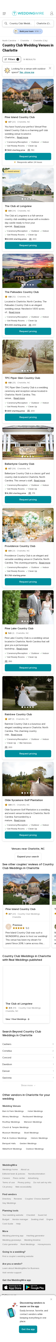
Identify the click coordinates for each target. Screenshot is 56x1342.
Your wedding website (12, 1215)
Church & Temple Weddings (15, 1127)
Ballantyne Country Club (19, 464)
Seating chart (37, 1219)
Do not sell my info (42, 1182)
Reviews (18, 1198)
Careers (6, 1178)
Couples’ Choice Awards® (37, 1198)
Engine (50, 1219)
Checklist (30, 1215)
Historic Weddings (39, 1138)
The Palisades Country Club (22, 292)
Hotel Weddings (35, 1111)
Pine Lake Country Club (19, 628)
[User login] (52, 13)
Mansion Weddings (33, 1122)
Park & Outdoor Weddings (14, 1138)
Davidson (7, 1064)
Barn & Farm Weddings (13, 1111)
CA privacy (7, 1187)
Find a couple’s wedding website (17, 1256)
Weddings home (10, 1169)
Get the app (28, 1329)
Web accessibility (23, 1187)
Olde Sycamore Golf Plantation (24, 800)
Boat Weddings (31, 1132)
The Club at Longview (18, 206)
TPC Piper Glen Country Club (22, 378)
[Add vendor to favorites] (49, 83)
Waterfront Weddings (12, 1149)
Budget (5, 1219)
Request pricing (28, 156)
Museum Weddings (11, 1132)
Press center (19, 1178)
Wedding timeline (32, 1240)
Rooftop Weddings (11, 1122)
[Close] (51, 1299)
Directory (6, 1198)
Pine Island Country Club (20, 117)
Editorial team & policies (13, 1174)
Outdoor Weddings (35, 1149)
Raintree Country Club (18, 714)
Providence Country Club (20, 546)
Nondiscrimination (36, 1174)
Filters (13, 59)
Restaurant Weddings (33, 1116)
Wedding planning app (12, 1235)
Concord (6, 1057)
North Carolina (9, 40)
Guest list (42, 1215)
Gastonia (6, 1077)
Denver (6, 1071)
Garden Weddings (28, 1143)
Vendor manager (20, 1219)
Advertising (33, 1178)
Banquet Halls (9, 1143)
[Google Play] (34, 1289)
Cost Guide (7, 1223)
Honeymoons (44, 1244)
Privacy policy (24, 1182)
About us (25, 1169)
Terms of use (8, 1182)
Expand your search (28, 856)
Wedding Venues (11, 1106)
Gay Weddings (9, 1203)
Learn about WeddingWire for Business (20, 1268)
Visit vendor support (11, 1272)
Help (18, 1223)
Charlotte (25, 40)
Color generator (10, 1244)
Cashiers (6, 1044)
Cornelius (7, 1050)
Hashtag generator (35, 1235)
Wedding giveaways (11, 1240)
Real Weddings (28, 1244)
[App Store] (12, 1289)
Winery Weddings (10, 1116)
